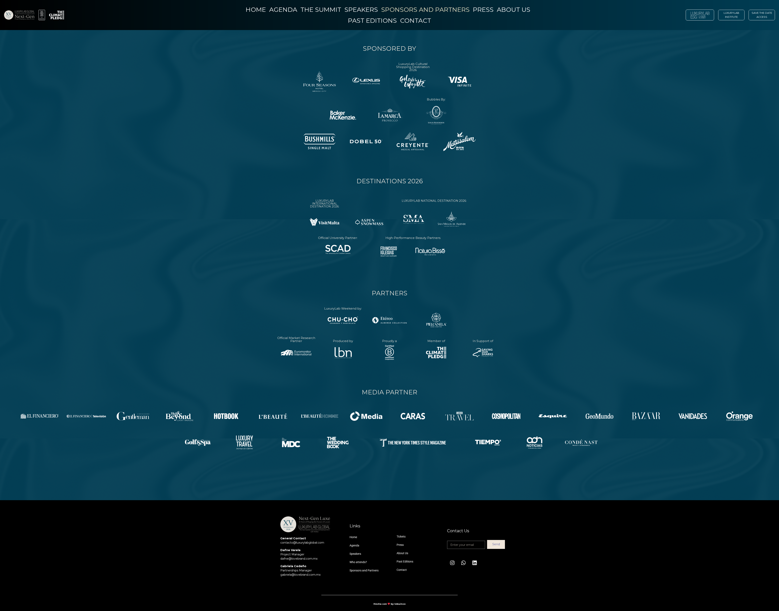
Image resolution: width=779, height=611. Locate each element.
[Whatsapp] (463, 563)
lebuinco (400, 603)
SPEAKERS (361, 9)
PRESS (483, 9)
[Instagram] (452, 563)
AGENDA (283, 9)
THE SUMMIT (320, 9)
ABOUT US (513, 9)
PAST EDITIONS (372, 20)
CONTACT (415, 20)
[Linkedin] (474, 563)
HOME (256, 9)
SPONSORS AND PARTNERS (425, 9)
